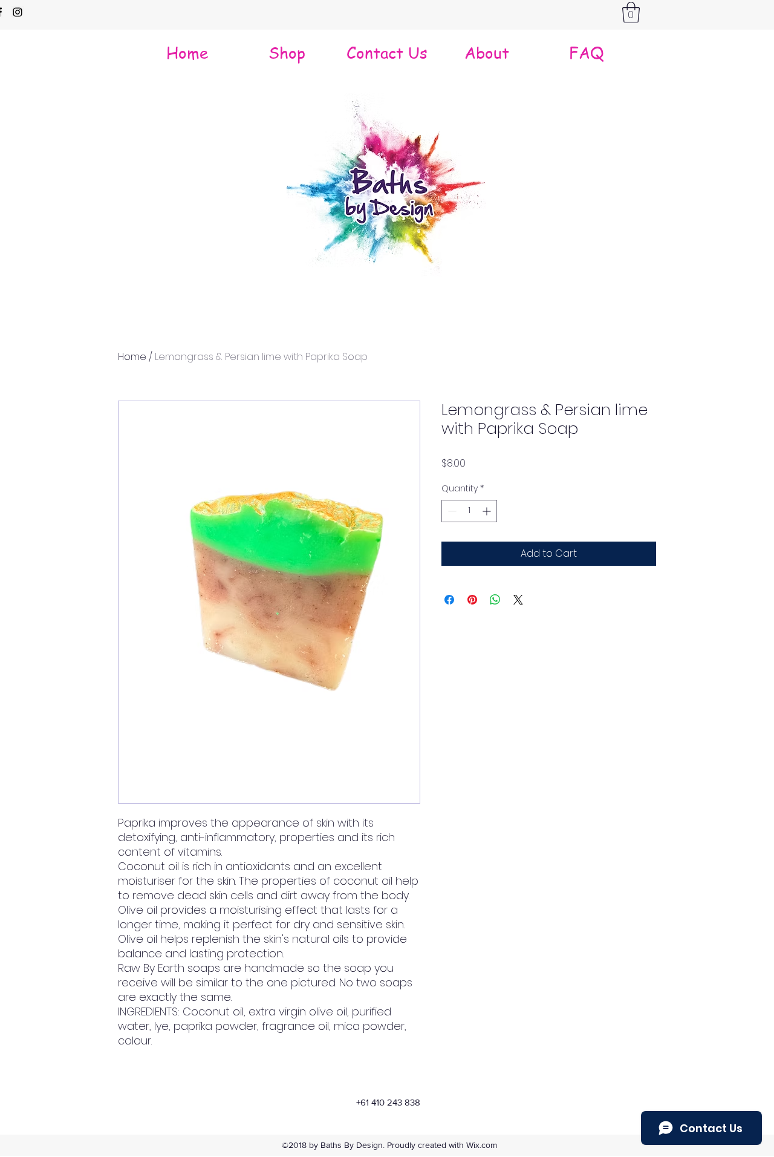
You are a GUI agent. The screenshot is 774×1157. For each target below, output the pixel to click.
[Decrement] (450, 511)
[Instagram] (17, 12)
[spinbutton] (469, 511)
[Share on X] (518, 599)
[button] (631, 12)
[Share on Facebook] (449, 599)
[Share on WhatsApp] (495, 599)
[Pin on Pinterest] (472, 599)
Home (132, 357)
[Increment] (487, 511)
